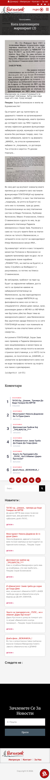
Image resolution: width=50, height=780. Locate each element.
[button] (12, 480)
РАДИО (36, 9)
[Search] (42, 488)
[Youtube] (45, 4)
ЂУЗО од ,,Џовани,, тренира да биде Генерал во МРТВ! (27, 401)
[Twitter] (41, 4)
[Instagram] (48, 4)
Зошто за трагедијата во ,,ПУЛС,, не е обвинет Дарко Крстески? (27, 456)
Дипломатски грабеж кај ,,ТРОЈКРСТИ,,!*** (25, 428)
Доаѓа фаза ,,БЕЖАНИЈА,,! (26, 470)
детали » (10, 525)
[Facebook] (38, 4)
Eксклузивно (25, 19)
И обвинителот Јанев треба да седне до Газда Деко (27, 441)
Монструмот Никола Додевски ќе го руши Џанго (28, 415)
